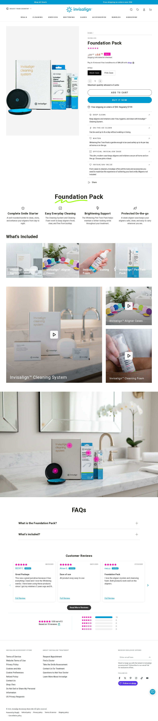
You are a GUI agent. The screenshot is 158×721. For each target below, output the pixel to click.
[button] (131, 9)
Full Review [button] (20, 598)
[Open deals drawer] (137, 9)
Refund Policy (12, 676)
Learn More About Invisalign (55, 676)
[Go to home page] (79, 10)
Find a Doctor (48, 660)
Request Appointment (52, 656)
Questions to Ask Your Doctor (55, 672)
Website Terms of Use (16, 660)
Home (90, 33)
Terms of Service (13, 656)
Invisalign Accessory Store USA (22, 709)
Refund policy (26, 712)
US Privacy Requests (15, 697)
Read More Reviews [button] (79, 607)
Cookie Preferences (15, 672)
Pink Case (109, 73)
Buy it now (119, 100)
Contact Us (11, 680)
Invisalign (92, 38)
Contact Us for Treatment (53, 668)
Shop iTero (10, 684)
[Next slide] (148, 585)
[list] (79, 216)
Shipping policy (64, 712)
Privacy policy (37, 712)
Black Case (94, 73)
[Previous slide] (10, 585)
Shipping (91, 57)
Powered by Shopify (12, 712)
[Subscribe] (150, 657)
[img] (21, 564)
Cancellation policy (15, 716)
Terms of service (50, 712)
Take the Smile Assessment (55, 664)
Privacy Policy (12, 664)
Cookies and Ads (13, 668)
